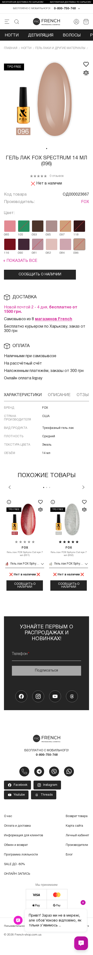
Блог (69, 854)
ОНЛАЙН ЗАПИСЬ (17, 873)
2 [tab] (46, 487)
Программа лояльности (21, 854)
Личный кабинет (77, 835)
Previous (10, 487)
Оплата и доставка (17, 825)
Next (83, 487)
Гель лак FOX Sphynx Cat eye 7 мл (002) (69, 551)
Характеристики (23, 395)
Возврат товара (77, 816)
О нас (8, 816)
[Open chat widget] (81, 943)
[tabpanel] (46, 99)
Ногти (12, 35)
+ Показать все (20, 261)
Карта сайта (74, 825)
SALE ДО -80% (14, 864)
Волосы (72, 35)
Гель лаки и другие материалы (60, 48)
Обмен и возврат (16, 845)
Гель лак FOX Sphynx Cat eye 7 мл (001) (25, 551)
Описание (59, 395)
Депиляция (40, 35)
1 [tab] (46, 148)
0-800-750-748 (65, 8)
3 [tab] (49, 487)
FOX (85, 202)
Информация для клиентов (23, 835)
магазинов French (53, 319)
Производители (77, 845)
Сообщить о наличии (40, 274)
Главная (10, 48)
